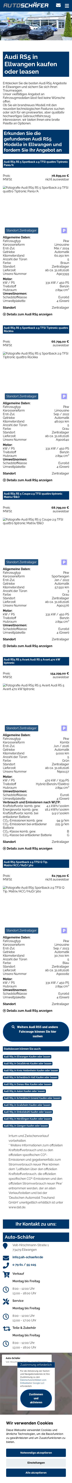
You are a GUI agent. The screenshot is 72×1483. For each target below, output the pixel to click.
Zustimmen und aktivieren (36, 1398)
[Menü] (67, 5)
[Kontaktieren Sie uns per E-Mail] (58, 5)
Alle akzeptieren (36, 1472)
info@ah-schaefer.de (27, 1257)
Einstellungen (36, 1462)
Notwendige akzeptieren (36, 1452)
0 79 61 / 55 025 (24, 1264)
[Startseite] (26, 4)
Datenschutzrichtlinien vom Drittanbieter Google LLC (33, 1382)
